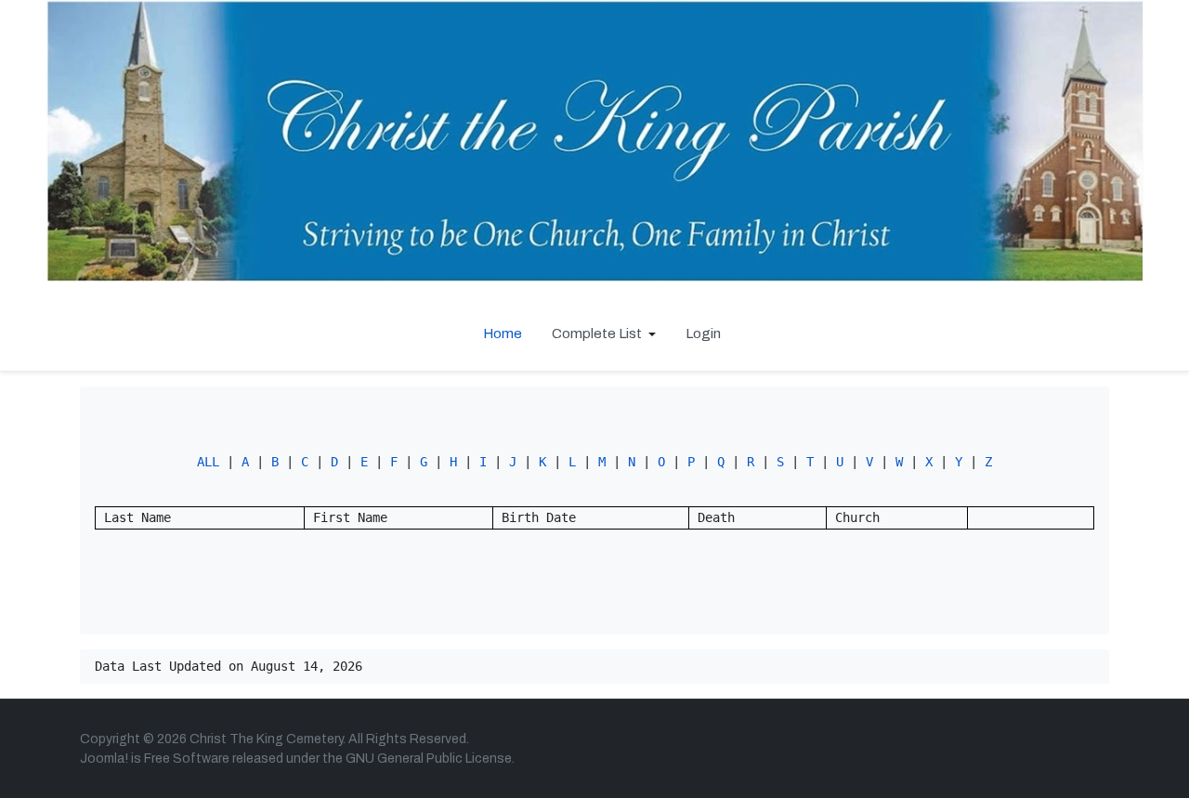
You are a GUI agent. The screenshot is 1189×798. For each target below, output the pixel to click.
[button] (604, 333)
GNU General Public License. (430, 758)
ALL (208, 461)
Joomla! (104, 758)
